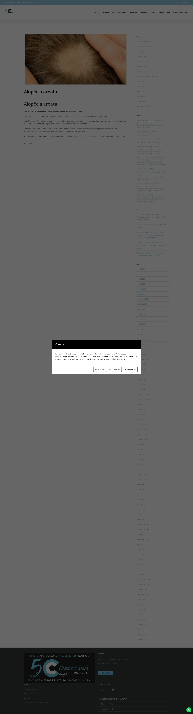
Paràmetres (99, 369)
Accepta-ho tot (130, 369)
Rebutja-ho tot (114, 369)
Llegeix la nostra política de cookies (111, 359)
